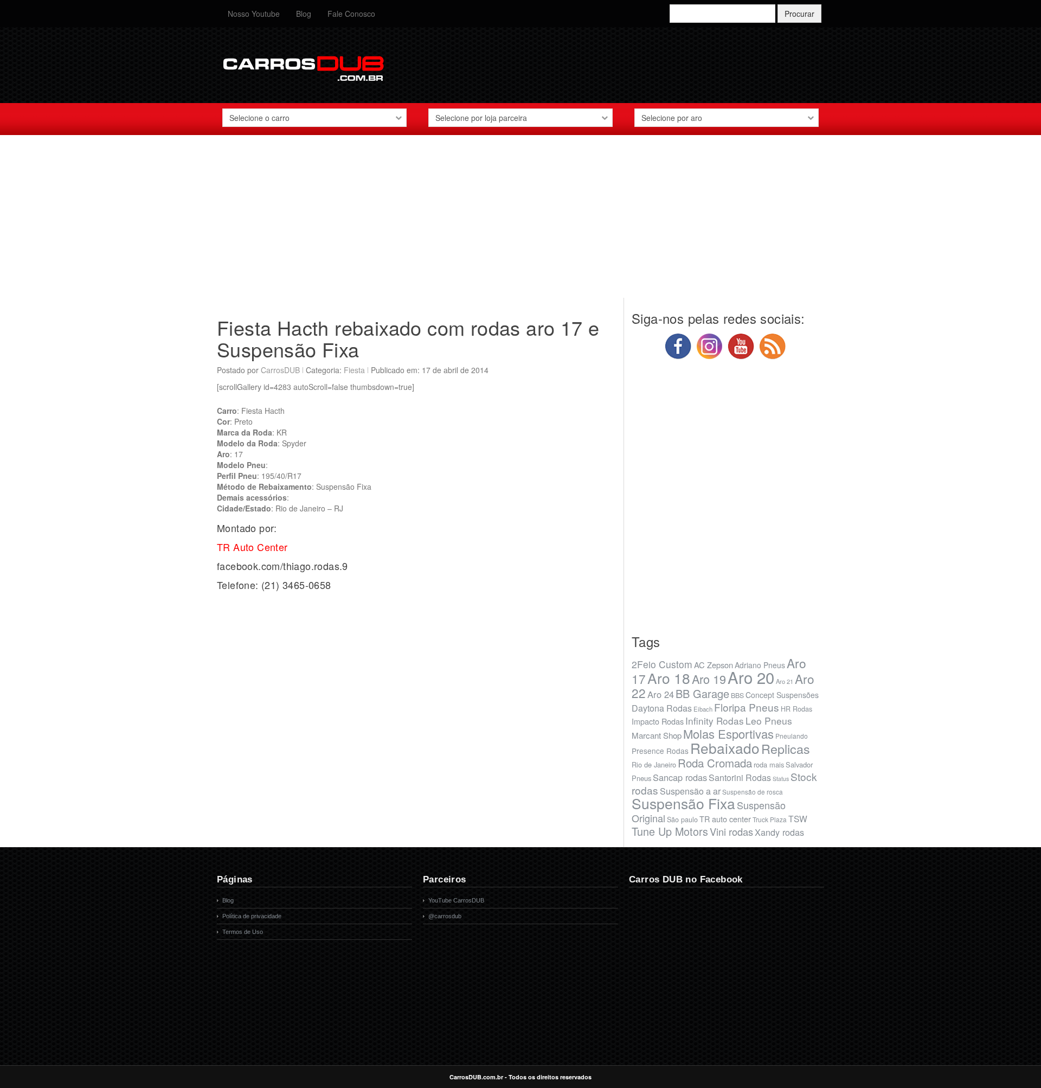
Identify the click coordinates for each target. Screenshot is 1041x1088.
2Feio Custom (662, 664)
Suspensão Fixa (683, 803)
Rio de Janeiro (654, 764)
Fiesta (354, 369)
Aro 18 (668, 678)
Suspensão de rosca (752, 791)
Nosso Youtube (254, 13)
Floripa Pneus (746, 707)
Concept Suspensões (782, 694)
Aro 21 (784, 681)
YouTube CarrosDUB (456, 900)
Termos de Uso (242, 932)
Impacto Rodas (658, 721)
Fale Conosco (351, 13)
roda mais (769, 764)
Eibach (702, 709)
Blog (303, 13)
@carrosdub (444, 916)
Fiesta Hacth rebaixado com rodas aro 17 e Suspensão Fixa (408, 338)
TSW (797, 818)
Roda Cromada (715, 762)
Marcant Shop (657, 735)
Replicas (785, 748)
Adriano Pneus (760, 665)
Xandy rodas (779, 832)
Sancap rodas (680, 777)
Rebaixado (725, 748)
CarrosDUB (280, 369)
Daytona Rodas (662, 708)
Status (781, 779)
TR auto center (725, 818)
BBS (737, 695)
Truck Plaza (770, 819)
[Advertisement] (520, 222)
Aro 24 (660, 694)
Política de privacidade (251, 916)
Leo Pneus (769, 720)
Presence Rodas (660, 750)
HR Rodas (796, 709)
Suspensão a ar (690, 791)
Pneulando (791, 735)
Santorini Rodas (740, 777)
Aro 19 (709, 678)
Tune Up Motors (670, 831)
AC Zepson (713, 664)
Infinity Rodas (714, 720)
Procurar (799, 13)
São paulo (682, 819)
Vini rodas (731, 831)
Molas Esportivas (728, 733)
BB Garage (702, 693)
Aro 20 (751, 676)
